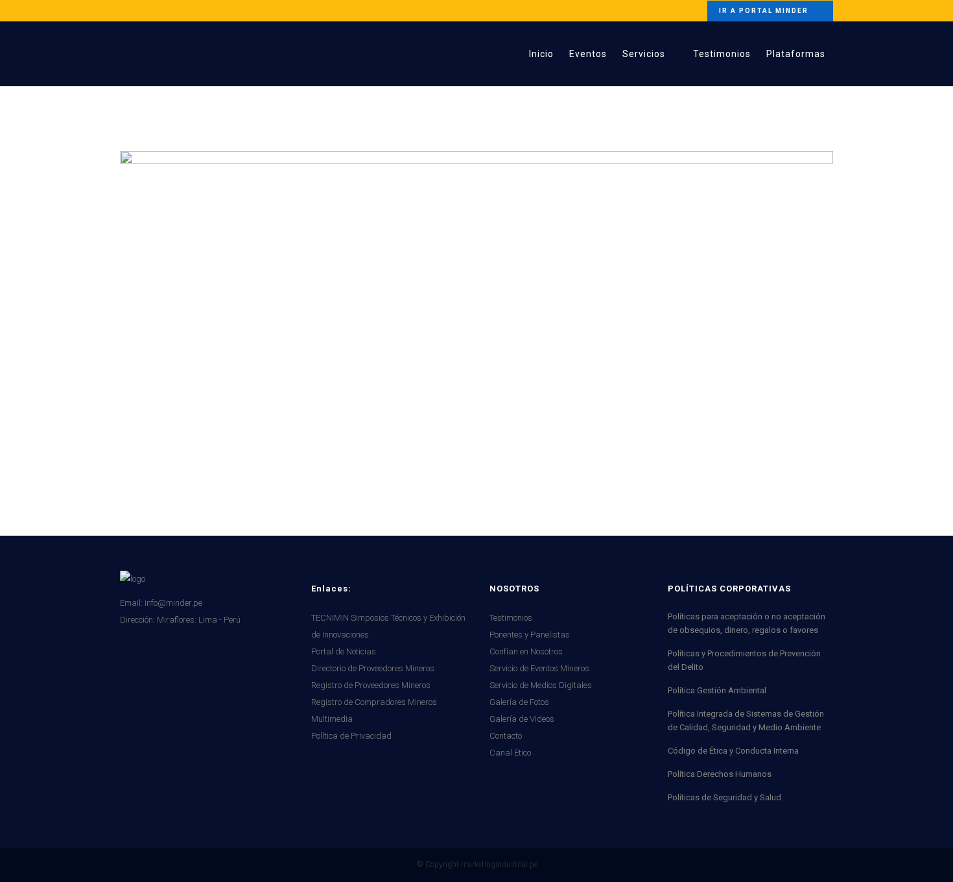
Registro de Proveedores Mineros (370, 685)
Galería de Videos (521, 719)
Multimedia (332, 719)
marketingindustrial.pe (499, 864)
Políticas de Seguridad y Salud (724, 797)
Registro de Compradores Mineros (374, 702)
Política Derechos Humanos (719, 774)
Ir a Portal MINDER (763, 10)
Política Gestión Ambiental (717, 690)
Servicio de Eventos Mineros (539, 668)
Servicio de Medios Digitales (540, 685)
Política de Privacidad (351, 736)
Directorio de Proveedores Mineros (372, 668)
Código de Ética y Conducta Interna (733, 751)
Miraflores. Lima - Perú (199, 620)
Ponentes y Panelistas (529, 634)
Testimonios (510, 618)
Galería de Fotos (519, 702)
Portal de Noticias (343, 651)
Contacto (505, 736)
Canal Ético (510, 752)
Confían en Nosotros (526, 651)
